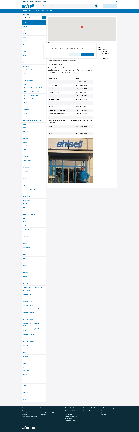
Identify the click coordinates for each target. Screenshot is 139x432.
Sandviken (25, 265)
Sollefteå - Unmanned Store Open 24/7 (33, 287)
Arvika (24, 37)
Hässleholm (26, 109)
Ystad (24, 399)
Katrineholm (26, 145)
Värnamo (25, 378)
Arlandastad (26, 33)
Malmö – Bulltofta (27, 196)
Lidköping (25, 171)
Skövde (25, 276)
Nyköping (25, 236)
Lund (24, 193)
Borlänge (25, 55)
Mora (24, 218)
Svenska (113, 412)
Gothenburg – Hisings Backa (30, 95)
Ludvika (25, 182)
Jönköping (25, 124)
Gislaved (25, 84)
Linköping (25, 174)
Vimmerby (25, 392)
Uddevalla (25, 359)
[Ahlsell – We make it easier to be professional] (28, 6)
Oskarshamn (26, 251)
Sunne (24, 352)
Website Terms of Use (71, 416)
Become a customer (47, 10)
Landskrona (26, 167)
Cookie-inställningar (70, 420)
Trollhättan (26, 356)
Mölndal (25, 211)
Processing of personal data (72, 418)
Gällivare (25, 73)
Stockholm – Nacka (28, 319)
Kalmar (24, 127)
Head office (25, 414)
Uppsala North (26, 367)
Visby (24, 396)
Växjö (24, 388)
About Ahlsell (25, 1)
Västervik (25, 385)
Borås (24, 51)
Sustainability (38, 1)
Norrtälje (25, 232)
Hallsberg (25, 102)
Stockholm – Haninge (28, 312)
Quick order (111, 10)
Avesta (25, 40)
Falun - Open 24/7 (27, 69)
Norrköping (26, 229)
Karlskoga (25, 135)
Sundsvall (25, 349)
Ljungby (25, 178)
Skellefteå (25, 272)
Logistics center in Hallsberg (29, 416)
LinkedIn (103, 414)
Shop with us (44, 408)
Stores (31, 1)
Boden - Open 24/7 (28, 44)
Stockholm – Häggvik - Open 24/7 (32, 308)
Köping (24, 153)
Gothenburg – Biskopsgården (31, 91)
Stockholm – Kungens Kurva (30, 316)
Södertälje (25, 283)
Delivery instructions (88, 410)
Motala (24, 222)
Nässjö (24, 225)
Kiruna (24, 149)
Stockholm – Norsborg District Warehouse (31, 324)
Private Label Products (71, 410)
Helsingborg (26, 113)
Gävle (24, 77)
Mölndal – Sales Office (29, 214)
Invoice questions (44, 410)
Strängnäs (25, 345)
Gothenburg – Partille (28, 98)
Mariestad (25, 203)
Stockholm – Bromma (28, 298)
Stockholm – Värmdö (28, 341)
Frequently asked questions (29, 412)
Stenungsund (26, 290)
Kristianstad (26, 156)
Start (23, 14)
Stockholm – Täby (27, 338)
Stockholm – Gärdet (28, 305)
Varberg (25, 374)
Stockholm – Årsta (28, 294)
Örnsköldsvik (26, 247)
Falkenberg (26, 66)
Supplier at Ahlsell (89, 408)
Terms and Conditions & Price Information (51, 412)
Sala (24, 261)
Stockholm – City (27, 301)
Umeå (24, 363)
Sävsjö (24, 269)
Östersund (26, 254)
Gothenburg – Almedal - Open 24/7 (32, 88)
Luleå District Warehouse (29, 189)
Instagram (104, 412)
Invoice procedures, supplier (90, 412)
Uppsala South (27, 370)
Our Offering (37, 10)
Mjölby (24, 207)
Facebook (104, 410)
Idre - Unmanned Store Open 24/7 (32, 120)
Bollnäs (25, 48)
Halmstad (25, 106)
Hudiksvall (25, 117)
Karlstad (25, 142)
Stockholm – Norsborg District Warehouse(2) (31, 329)
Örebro (25, 243)
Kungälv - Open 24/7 (28, 160)
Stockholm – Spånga (28, 334)
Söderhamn (26, 280)
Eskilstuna (25, 62)
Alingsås (25, 26)
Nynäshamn (26, 240)
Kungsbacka (26, 164)
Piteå (24, 258)
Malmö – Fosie (26, 200)
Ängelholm (25, 30)
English (112, 410)
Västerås (25, 381)
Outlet (30, 10)
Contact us (25, 408)
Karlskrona (25, 138)
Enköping (25, 59)
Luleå (24, 185)
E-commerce (43, 414)
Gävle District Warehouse (29, 80)
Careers (44, 1)
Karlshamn (25, 131)
